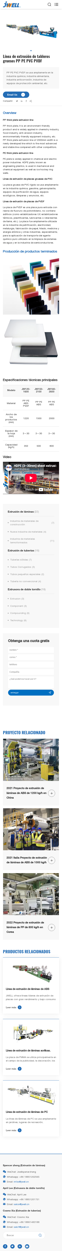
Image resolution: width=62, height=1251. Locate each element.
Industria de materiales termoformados (32, 540)
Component (18, 606)
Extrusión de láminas (23, 511)
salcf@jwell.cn (21, 1227)
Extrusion (17, 598)
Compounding (19, 613)
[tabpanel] (31, 30)
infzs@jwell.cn (21, 1181)
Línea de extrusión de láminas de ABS (27, 989)
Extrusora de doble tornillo (27, 589)
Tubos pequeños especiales (27, 574)
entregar (15, 692)
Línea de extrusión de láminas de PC (27, 1112)
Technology (18, 620)
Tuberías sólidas (21, 559)
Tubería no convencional (25, 581)
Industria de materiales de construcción (32, 523)
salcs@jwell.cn (21, 1204)
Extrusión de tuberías (23, 550)
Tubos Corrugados (22, 566)
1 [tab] (31, 50)
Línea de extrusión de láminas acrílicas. (28, 1051)
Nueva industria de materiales (28, 531)
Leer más (13, 1007)
